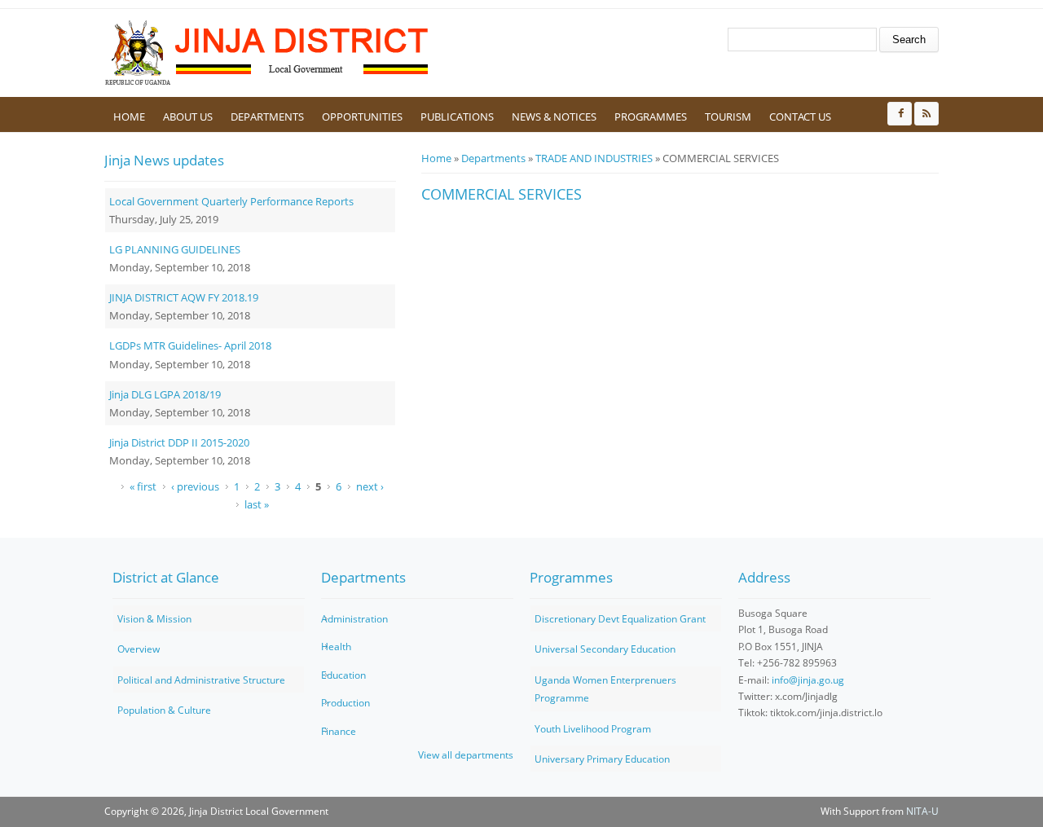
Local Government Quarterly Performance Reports (231, 201)
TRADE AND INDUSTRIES (594, 158)
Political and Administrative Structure (201, 680)
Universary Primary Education (602, 759)
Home (129, 116)
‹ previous (195, 486)
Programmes (650, 116)
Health (336, 646)
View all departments (465, 755)
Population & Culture (164, 710)
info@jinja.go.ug (808, 680)
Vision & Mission (154, 619)
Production (345, 703)
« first (143, 486)
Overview (138, 649)
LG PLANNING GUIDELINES (174, 249)
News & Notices (554, 116)
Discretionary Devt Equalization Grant (620, 619)
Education (343, 675)
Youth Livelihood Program (593, 729)
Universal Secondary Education (605, 649)
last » (256, 504)
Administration (354, 619)
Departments (267, 116)
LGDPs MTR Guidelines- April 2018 (190, 345)
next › (370, 486)
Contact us (800, 116)
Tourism (728, 116)
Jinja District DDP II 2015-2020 (179, 442)
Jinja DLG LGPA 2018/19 (165, 394)
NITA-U (922, 811)
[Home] (267, 53)
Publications (457, 116)
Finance (338, 731)
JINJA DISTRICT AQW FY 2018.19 (183, 297)
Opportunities (362, 116)
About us (188, 116)
